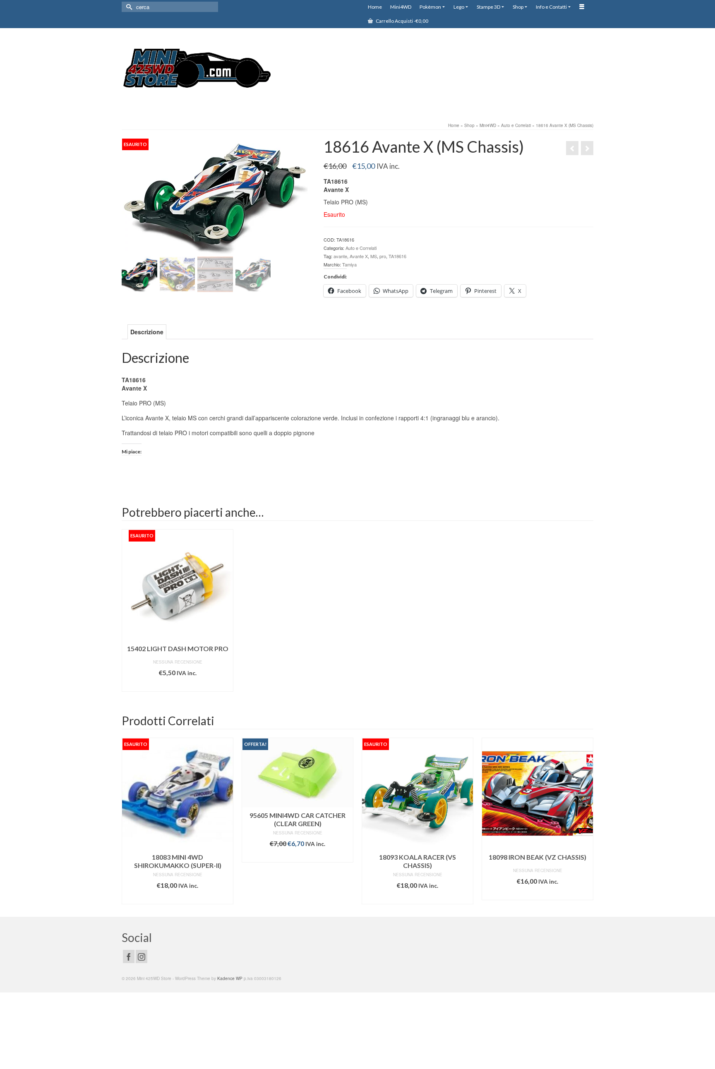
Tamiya (349, 264)
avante (340, 256)
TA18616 (397, 256)
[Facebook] (128, 956)
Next (586, 821)
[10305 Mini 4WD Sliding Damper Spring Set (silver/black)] (572, 148)
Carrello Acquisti (401, 21)
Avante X (359, 256)
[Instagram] (141, 956)
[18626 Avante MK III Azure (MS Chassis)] (587, 148)
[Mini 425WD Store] (196, 69)
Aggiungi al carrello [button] (297, 856)
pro (382, 256)
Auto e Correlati (361, 247)
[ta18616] (215, 195)
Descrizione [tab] (146, 332)
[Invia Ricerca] (128, 7)
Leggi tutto (177, 685)
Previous (129, 821)
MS (373, 256)
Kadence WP (229, 978)
